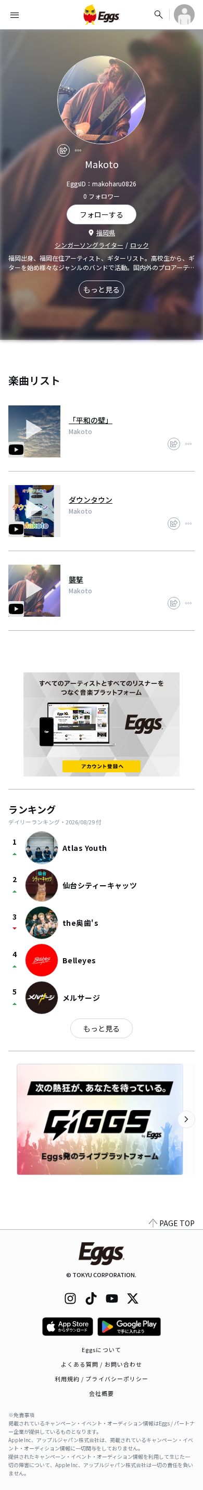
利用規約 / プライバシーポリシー (102, 1378)
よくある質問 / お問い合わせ (102, 1364)
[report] (78, 150)
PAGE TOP (177, 1223)
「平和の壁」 (90, 420)
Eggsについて (101, 1349)
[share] (63, 150)
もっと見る (101, 289)
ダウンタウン (90, 499)
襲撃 (76, 579)
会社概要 (101, 1393)
